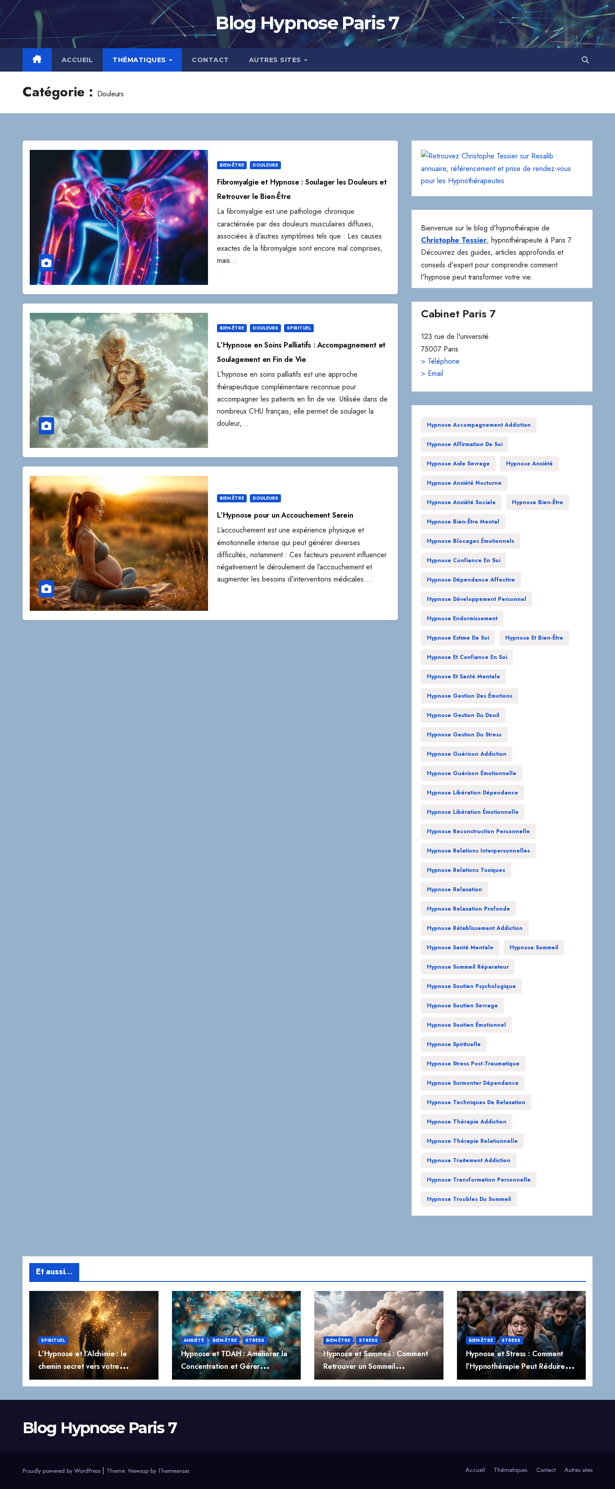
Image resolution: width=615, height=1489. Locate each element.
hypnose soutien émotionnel (466, 1025)
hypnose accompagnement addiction (479, 425)
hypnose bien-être (537, 502)
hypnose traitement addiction (469, 1160)
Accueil (77, 60)
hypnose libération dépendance (472, 793)
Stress (254, 1340)
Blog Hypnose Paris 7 (307, 23)
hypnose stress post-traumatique (473, 1064)
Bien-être (232, 165)
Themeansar (173, 1470)
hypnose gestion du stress (464, 735)
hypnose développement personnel (476, 599)
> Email (432, 373)
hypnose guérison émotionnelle (471, 773)
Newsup (138, 1470)
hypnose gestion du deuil (463, 715)
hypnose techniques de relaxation (476, 1102)
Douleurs (265, 165)
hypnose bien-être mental (463, 522)
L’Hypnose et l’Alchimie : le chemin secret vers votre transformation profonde (82, 1366)
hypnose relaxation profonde (468, 909)
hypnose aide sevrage (458, 464)
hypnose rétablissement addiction (475, 928)
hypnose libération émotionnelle (473, 812)
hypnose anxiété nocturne (464, 483)
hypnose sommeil (534, 947)
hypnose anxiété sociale (461, 502)
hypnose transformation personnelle (479, 1180)
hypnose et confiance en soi (467, 657)
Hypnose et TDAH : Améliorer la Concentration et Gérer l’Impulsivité (234, 1366)
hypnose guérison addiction (466, 754)
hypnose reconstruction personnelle (478, 831)
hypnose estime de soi (458, 638)
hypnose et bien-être (534, 638)
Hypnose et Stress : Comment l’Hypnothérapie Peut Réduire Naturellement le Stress (515, 1366)
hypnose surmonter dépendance (473, 1083)
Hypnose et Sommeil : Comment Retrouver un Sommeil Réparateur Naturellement (375, 1366)
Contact (210, 60)
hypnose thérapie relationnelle (472, 1141)
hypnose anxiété (529, 464)
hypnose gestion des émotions (469, 696)
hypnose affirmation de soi (464, 444)
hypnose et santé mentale (463, 676)
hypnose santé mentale (460, 947)
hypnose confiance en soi (463, 560)
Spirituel (299, 328)
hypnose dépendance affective (471, 580)
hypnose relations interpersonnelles (478, 851)
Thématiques (140, 60)
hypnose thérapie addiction (466, 1122)
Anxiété (194, 1340)
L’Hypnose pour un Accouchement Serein (285, 515)
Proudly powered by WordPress (62, 1470)
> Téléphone (440, 361)
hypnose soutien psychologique (471, 986)
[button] (585, 60)
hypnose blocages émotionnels (470, 541)
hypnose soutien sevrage (462, 1006)
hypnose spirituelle (454, 1044)
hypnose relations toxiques (466, 870)
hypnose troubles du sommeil (469, 1199)
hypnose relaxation (454, 889)
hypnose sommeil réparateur (468, 967)
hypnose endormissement (462, 618)
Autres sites (276, 60)
